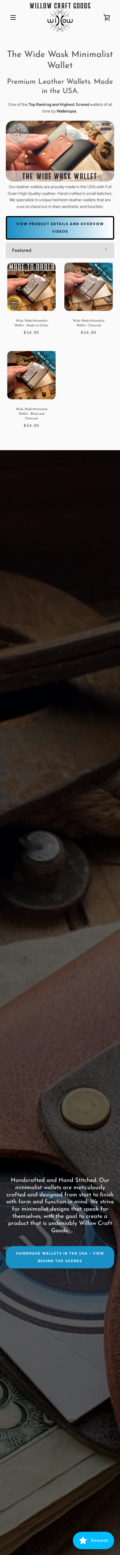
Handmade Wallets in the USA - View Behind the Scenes (60, 1257)
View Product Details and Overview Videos (60, 228)
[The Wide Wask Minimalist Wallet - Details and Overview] (60, 180)
